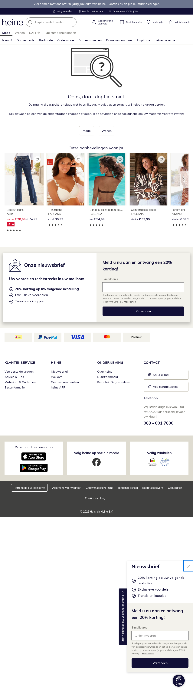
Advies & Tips (14, 377)
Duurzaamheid (107, 377)
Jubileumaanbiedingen (60, 33)
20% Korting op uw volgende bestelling (123, 618)
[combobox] (57, 22)
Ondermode (65, 40)
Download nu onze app (34, 447)
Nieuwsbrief (59, 371)
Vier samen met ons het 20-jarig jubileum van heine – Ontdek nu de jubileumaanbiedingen (96, 4)
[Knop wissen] (72, 22)
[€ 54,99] (106, 179)
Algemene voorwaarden (66, 488)
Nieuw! (7, 40)
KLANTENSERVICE (20, 362)
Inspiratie (143, 40)
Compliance (175, 488)
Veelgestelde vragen (19, 371)
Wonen (20, 33)
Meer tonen (148, 653)
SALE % (34, 33)
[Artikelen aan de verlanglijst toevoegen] (37, 159)
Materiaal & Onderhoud (21, 382)
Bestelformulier (15, 387)
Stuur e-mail (161, 376)
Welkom (56, 377)
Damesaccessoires (119, 40)
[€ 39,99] (65, 179)
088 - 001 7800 (158, 423)
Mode (6, 33)
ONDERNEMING (110, 362)
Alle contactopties (165, 386)
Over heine (104, 371)
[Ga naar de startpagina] (12, 22)
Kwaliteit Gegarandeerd (114, 382)
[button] (184, 179)
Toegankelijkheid (128, 488)
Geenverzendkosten (65, 382)
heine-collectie (165, 40)
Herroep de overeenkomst (29, 488)
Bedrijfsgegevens (152, 488)
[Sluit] (188, 566)
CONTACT (152, 362)
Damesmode (25, 40)
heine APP (58, 387)
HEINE (56, 362)
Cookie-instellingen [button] (96, 498)
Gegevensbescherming (99, 488)
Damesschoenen (90, 40)
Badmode (46, 40)
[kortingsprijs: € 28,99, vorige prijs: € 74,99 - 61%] (24, 179)
